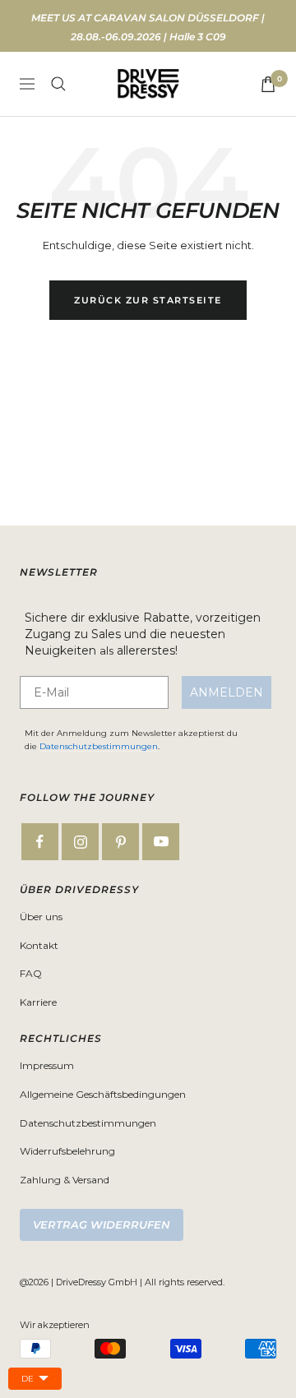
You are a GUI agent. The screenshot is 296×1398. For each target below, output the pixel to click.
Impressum (47, 1065)
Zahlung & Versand (64, 1179)
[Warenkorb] (268, 84)
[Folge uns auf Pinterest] (120, 841)
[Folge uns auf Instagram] (80, 841)
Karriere (38, 1002)
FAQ (31, 973)
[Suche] (58, 83)
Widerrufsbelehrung (67, 1151)
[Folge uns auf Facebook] (39, 841)
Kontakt (39, 945)
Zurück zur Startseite (148, 300)
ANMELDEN (226, 692)
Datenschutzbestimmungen (98, 746)
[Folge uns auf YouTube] (160, 841)
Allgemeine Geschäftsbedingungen (103, 1094)
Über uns (41, 916)
